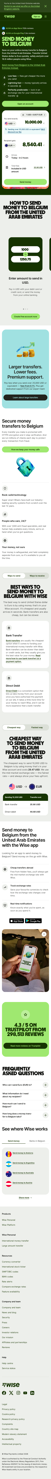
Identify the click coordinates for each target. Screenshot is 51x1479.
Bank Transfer (14, 635)
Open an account (25, 104)
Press (4, 1322)
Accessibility (8, 1439)
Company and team (11, 1307)
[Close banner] (45, 6)
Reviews (6, 1347)
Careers (5, 1327)
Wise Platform (8, 1225)
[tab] (13, 575)
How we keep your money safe (25, 449)
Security (6, 1317)
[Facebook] (4, 1393)
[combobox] (10, 123)
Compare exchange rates (14, 1287)
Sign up (37, 16)
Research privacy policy (13, 1419)
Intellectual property (11, 1444)
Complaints (7, 1424)
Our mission (7, 1337)
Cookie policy (8, 1414)
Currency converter (11, 1262)
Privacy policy (8, 1409)
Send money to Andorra (23, 1153)
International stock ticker (14, 1267)
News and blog (9, 1312)
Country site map (10, 1429)
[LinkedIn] (32, 1393)
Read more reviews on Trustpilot (25, 1046)
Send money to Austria (22, 1183)
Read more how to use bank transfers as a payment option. (23, 658)
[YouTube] (25, 1393)
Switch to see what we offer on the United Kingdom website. (22, 7)
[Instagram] (18, 1393)
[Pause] (44, 934)
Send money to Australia (23, 1173)
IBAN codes (7, 1276)
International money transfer (15, 1241)
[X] (11, 1393)
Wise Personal (8, 1220)
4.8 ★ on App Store (19, 28)
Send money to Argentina (23, 1163)
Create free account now (25, 316)
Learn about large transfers (25, 397)
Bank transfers (13, 640)
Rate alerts (7, 1281)
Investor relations (10, 1332)
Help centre (7, 1363)
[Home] (9, 16)
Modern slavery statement (14, 1434)
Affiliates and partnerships (14, 1342)
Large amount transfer (12, 1246)
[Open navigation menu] (45, 16)
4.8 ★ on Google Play (20, 33)
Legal (4, 1404)
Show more (24, 1197)
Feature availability (11, 1291)
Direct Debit (13, 685)
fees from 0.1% (27, 386)
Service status (8, 1368)
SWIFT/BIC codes (10, 1272)
